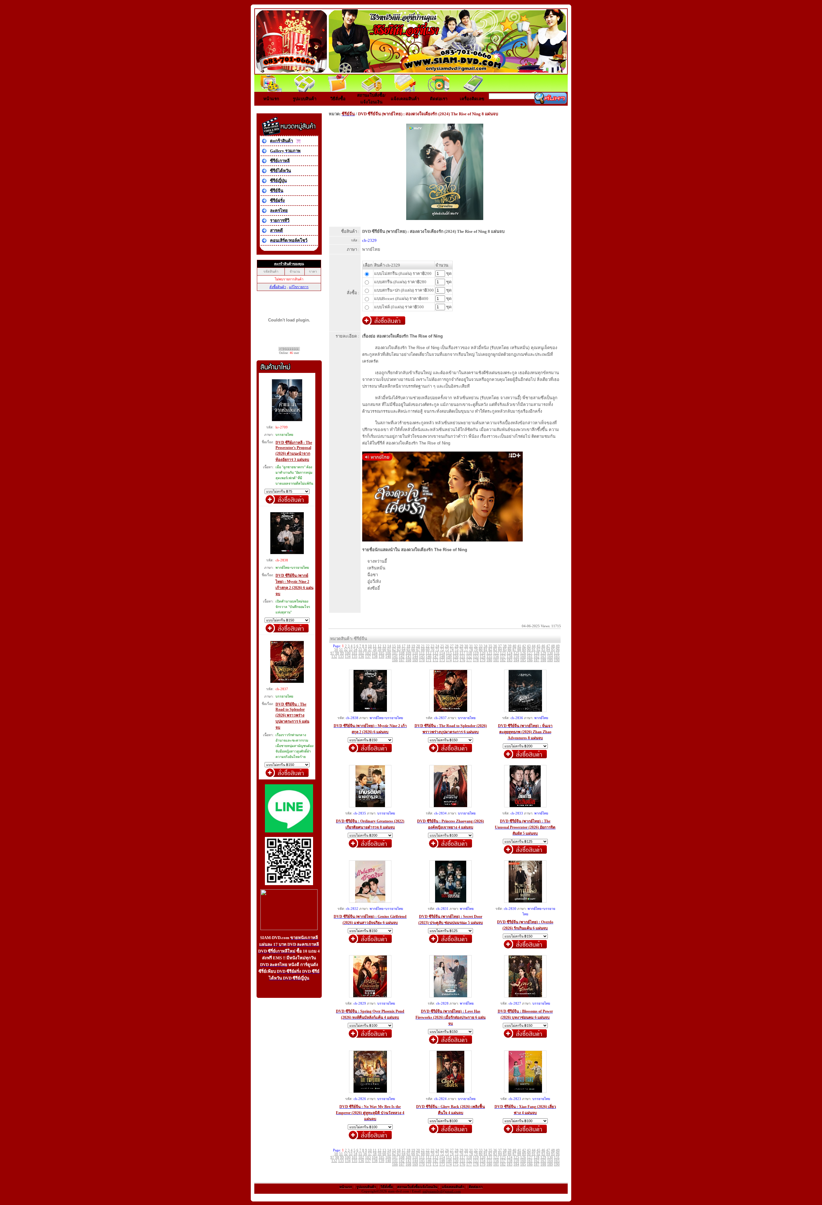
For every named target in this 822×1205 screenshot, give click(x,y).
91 (534, 649)
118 (469, 653)
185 (523, 660)
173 (442, 660)
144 (415, 656)
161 (530, 656)
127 (530, 653)
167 (402, 660)
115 (449, 653)
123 (503, 653)
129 (543, 653)
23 (432, 646)
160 (523, 656)
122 (496, 653)
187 (536, 660)
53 (351, 649)
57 (370, 649)
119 (476, 653)
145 (422, 656)
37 (500, 646)
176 (462, 660)
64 (404, 649)
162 (536, 656)
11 (375, 646)
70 (432, 649)
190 (557, 660)
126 (523, 653)
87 (514, 649)
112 (429, 653)
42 (524, 646)
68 (423, 649)
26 (447, 646)
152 (469, 656)
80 (481, 649)
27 (452, 646)
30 (466, 646)
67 (418, 649)
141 (395, 656)
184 (516, 660)
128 (536, 653)
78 (471, 649)
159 (516, 656)
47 (548, 646)
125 (516, 653)
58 (375, 649)
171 (429, 660)
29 (461, 646)
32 (476, 646)
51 (341, 649)
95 (553, 649)
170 (422, 660)
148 (442, 656)
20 (418, 646)
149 (449, 656)
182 (503, 660)
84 (500, 649)
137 (368, 656)
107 (395, 653)
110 (415, 653)
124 (509, 653)
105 (381, 653)
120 (482, 653)
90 (529, 649)
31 (471, 646)
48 (553, 646)
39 (510, 646)
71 (437, 649)
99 (342, 653)
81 (485, 649)
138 (375, 656)
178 (476, 660)
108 (402, 653)
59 (379, 649)
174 (449, 660)
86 (510, 649)
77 (466, 649)
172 (435, 660)
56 (365, 649)
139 (381, 656)
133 (341, 656)
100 (348, 653)
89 (524, 649)
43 (529, 646)
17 (404, 646)
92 (538, 649)
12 (379, 646)
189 (550, 660)
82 (490, 649)
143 (408, 656)
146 (429, 656)
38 (505, 646)
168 (408, 660)
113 (435, 653)
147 (435, 656)
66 (413, 649)
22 (428, 646)
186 (530, 660)
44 (534, 646)
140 (388, 656)
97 (332, 653)
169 (415, 660)
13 (384, 646)
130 (550, 653)
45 (538, 646)
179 (482, 660)
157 (503, 656)
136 (361, 656)
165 (557, 656)
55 (360, 649)
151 (462, 656)
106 (388, 653)
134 (348, 656)
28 (457, 646)
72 (442, 649)
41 (519, 646)
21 (423, 646)
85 (505, 649)
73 (447, 649)
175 (456, 660)
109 (408, 653)
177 (469, 660)
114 (442, 653)
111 (422, 653)
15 (394, 646)
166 (395, 660)
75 (457, 649)
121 (489, 653)
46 (543, 646)
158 (509, 656)
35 (490, 646)
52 (346, 649)
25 (442, 646)
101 (354, 653)
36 (495, 646)
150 (456, 656)
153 (476, 656)
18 (408, 646)
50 (336, 649)
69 (428, 649)
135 (354, 656)
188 (543, 660)
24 (437, 646)
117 (462, 653)
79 (476, 649)
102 (361, 653)
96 (558, 649)
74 (452, 649)
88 (519, 649)
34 (485, 646)
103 (368, 653)
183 (509, 660)
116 (456, 653)
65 (408, 649)
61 (389, 649)
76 (461, 649)
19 (413, 646)
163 (543, 656)
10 (370, 646)
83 (495, 649)
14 (389, 646)
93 (543, 649)
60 (384, 649)
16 (399, 646)
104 (375, 653)
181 (496, 660)
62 (394, 649)
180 (489, 660)
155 (489, 656)
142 (402, 656)
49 (558, 646)
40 (514, 646)
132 (334, 656)
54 (355, 649)
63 (399, 649)
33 (481, 646)
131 (557, 653)
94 (548, 649)
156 (496, 656)
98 (337, 653)
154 (482, 656)
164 (550, 656)
